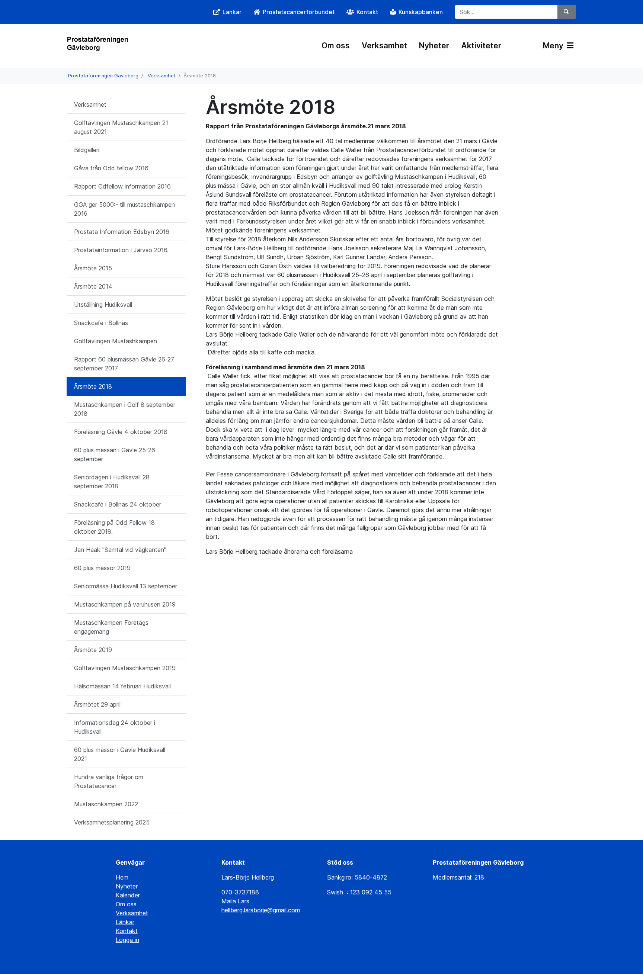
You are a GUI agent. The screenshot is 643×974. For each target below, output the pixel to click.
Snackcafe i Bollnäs (101, 323)
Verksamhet (384, 45)
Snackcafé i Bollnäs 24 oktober (117, 504)
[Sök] (566, 12)
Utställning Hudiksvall (103, 304)
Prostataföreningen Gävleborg (103, 75)
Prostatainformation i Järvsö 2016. (121, 250)
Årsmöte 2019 (93, 649)
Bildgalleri (86, 150)
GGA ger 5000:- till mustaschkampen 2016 (124, 209)
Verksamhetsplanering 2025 (112, 822)
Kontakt (127, 931)
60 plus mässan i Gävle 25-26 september (114, 454)
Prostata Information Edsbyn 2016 (121, 231)
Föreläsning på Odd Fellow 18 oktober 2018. (114, 527)
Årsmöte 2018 (93, 386)
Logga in (127, 940)
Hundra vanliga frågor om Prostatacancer (108, 781)
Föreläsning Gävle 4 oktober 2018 (120, 431)
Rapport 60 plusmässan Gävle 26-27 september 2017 (124, 364)
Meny (554, 45)
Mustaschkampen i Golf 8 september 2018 (124, 409)
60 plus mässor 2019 (102, 568)
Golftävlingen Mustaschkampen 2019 (125, 668)
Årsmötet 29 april (97, 704)
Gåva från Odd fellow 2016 (111, 168)
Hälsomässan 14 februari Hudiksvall (122, 686)
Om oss (336, 45)
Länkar (125, 922)
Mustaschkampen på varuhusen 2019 (125, 604)
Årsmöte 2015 (93, 268)
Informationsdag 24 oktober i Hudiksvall (114, 727)
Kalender (128, 895)
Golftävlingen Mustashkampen (115, 341)
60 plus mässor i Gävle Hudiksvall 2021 (119, 754)
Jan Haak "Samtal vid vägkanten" (120, 549)
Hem (122, 877)
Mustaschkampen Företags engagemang (111, 627)
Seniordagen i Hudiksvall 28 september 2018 (112, 481)
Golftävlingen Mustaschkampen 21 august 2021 (121, 127)
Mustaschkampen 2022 (106, 804)
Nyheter (434, 45)
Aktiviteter (481, 45)
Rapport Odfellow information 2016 (122, 186)
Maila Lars (235, 901)
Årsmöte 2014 (93, 286)
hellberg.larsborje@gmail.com (260, 910)
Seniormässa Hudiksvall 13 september (125, 586)
